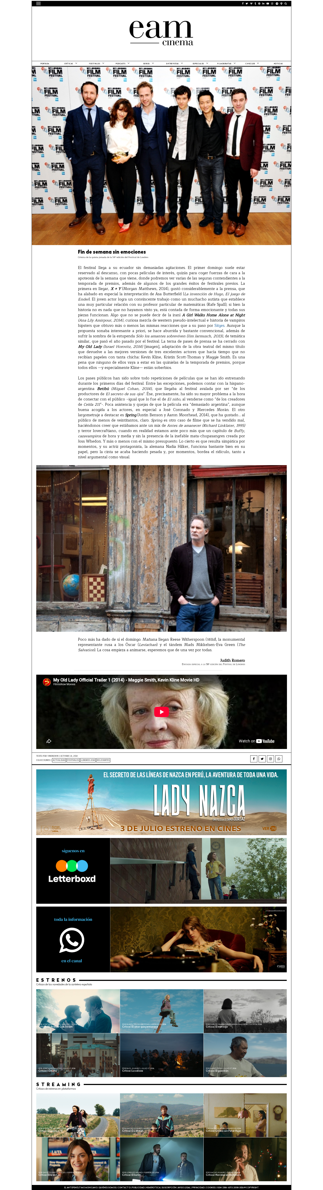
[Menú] (38, 3)
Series (146, 64)
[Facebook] (253, 758)
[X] (262, 758)
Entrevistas (172, 64)
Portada (44, 64)
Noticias (278, 64)
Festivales (94, 64)
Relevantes (103, 760)
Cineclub (250, 64)
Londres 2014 (88, 760)
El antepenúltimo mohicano (92, 12)
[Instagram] (270, 758)
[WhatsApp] (278, 758)
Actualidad (59, 760)
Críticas (68, 64)
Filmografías (224, 64)
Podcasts (120, 64)
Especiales (198, 64)
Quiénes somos (107, 1188)
